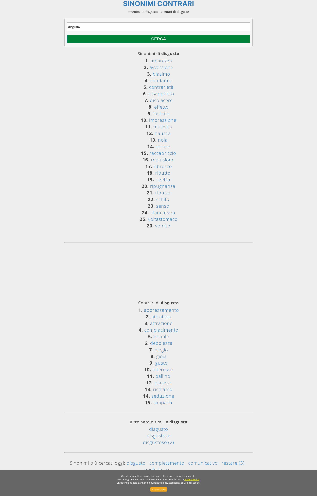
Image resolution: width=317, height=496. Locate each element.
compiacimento (161, 330)
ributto (162, 173)
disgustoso (159, 435)
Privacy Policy (191, 479)
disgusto (158, 429)
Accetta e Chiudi (158, 489)
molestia (162, 126)
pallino (162, 376)
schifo (162, 199)
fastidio (161, 113)
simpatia (162, 402)
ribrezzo (163, 166)
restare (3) (233, 463)
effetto (161, 107)
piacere (163, 382)
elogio (161, 349)
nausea (163, 133)
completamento (166, 463)
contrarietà (161, 87)
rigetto (163, 179)
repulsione (163, 159)
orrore (163, 146)
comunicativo (203, 463)
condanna (161, 80)
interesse (163, 369)
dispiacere (161, 100)
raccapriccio (162, 153)
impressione (162, 120)
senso (162, 206)
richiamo (162, 389)
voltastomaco (162, 219)
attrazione (161, 323)
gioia (161, 356)
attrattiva (161, 316)
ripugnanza (162, 186)
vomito (162, 225)
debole (161, 336)
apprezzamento (161, 310)
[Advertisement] (158, 273)
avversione (161, 67)
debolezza (161, 343)
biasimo (161, 74)
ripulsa (162, 192)
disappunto (161, 93)
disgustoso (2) (158, 442)
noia (163, 140)
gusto (161, 363)
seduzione (162, 396)
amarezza (161, 60)
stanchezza (162, 212)
